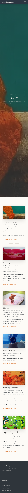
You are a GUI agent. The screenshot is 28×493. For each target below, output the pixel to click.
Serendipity (4, 480)
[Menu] (24, 2)
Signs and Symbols (6, 490)
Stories (3, 483)
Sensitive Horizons (6, 478)
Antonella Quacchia (8, 2)
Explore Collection (9, 239)
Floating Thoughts (6, 488)
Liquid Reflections (6, 485)
